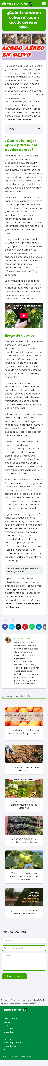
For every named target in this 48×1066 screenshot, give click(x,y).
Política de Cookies (10, 1046)
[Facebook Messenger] (12, 627)
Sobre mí (6, 1049)
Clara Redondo (22, 638)
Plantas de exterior (10, 1028)
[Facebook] (5, 627)
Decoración (7, 1022)
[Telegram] (39, 627)
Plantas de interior (10, 1032)
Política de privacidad (12, 1042)
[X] (18, 627)
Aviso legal (7, 1039)
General (5, 1025)
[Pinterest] (25, 627)
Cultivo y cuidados (10, 1018)
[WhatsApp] (32, 627)
